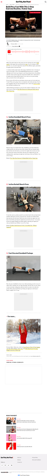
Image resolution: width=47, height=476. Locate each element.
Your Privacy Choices (24, 475)
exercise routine (36, 83)
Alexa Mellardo (15, 46)
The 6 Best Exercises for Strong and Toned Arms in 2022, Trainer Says (22, 90)
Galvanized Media (17, 471)
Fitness (14, 362)
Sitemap (19, 459)
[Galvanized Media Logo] (4, 472)
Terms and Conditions (36, 459)
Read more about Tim (36, 356)
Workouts (20, 362)
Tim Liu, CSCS (14, 43)
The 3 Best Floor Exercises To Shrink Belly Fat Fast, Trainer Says (24, 158)
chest (26, 64)
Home (7, 4)
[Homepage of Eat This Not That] (6, 457)
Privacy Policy (35, 457)
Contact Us (19, 462)
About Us (19, 457)
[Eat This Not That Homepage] (23, 1)
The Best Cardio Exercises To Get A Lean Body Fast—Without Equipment (21, 226)
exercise (8, 362)
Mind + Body (12, 4)
